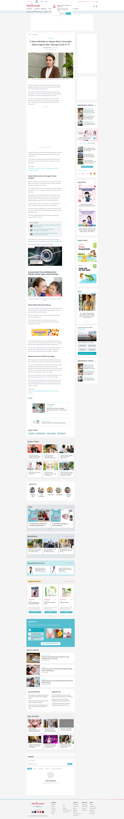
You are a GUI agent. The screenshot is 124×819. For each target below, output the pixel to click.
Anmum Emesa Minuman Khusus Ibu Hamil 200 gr (34, 603)
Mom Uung (46, 601)
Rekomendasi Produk (67, 810)
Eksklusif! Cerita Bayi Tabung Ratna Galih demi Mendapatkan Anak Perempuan (43, 229)
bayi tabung (61, 433)
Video (50, 11)
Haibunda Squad (82, 143)
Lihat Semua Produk (69, 581)
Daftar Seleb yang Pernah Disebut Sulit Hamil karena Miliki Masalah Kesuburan (46, 225)
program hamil (40, 433)
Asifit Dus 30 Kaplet (64, 602)
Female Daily (92, 811)
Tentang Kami (84, 804)
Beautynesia (92, 810)
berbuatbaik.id (76, 804)
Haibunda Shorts (30, 11)
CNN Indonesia (93, 806)
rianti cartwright (51, 433)
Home (29, 34)
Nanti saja (62, 13)
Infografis (65, 808)
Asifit (61, 601)
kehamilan (31, 433)
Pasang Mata (75, 806)
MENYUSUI (37, 8)
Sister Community (91, 143)
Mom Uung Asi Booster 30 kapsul (49, 603)
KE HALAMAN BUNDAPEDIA (50, 643)
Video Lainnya (70, 506)
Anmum (30, 601)
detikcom (91, 804)
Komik (52, 813)
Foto (64, 804)
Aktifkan (68, 13)
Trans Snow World (76, 813)
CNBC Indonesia (93, 808)
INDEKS (76, 8)
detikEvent (75, 810)
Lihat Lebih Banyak (69, 536)
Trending (45, 11)
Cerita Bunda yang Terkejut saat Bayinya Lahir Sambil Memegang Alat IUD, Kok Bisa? (45, 234)
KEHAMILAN (29, 8)
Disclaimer (84, 808)
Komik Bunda (39, 11)
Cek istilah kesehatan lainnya (86, 353)
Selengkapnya (70, 563)
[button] (72, 492)
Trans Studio (75, 815)
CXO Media (92, 813)
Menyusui (53, 806)
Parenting (53, 808)
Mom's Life (53, 810)
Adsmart (75, 808)
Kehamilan (35, 34)
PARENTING (43, 8)
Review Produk (66, 811)
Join (94, 138)
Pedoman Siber (85, 806)
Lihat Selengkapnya (86, 166)
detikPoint (75, 811)
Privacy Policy (84, 810)
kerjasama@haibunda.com (82, 1)
